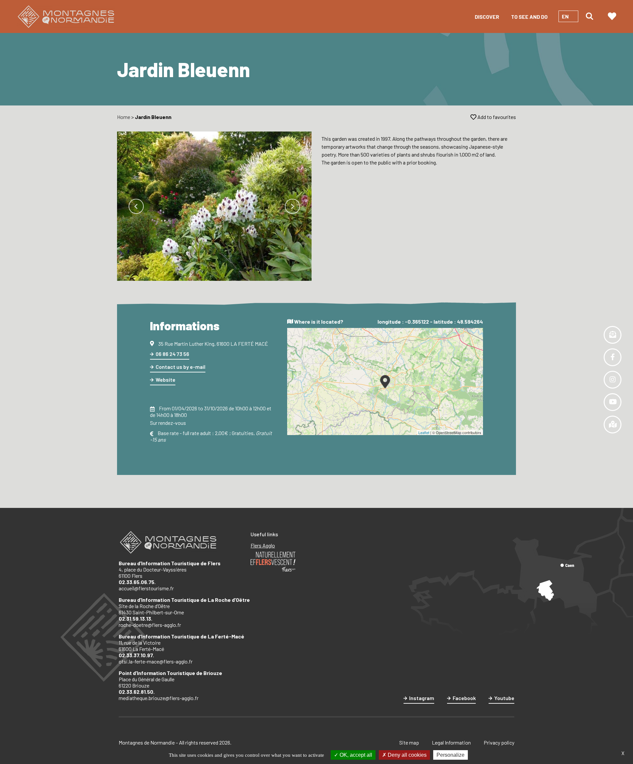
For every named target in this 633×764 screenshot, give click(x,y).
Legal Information (451, 742)
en (565, 16)
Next (292, 206)
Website (165, 379)
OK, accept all (355, 755)
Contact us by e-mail (180, 367)
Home (123, 117)
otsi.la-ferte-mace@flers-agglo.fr (156, 661)
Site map (409, 742)
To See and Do (529, 17)
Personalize (451, 755)
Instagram (421, 698)
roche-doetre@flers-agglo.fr (150, 625)
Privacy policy (499, 742)
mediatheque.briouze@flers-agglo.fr (158, 698)
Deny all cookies (406, 755)
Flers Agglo (263, 545)
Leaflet (423, 432)
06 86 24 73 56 (172, 354)
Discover (487, 17)
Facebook (464, 698)
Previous (136, 206)
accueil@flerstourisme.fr (146, 588)
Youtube (504, 698)
